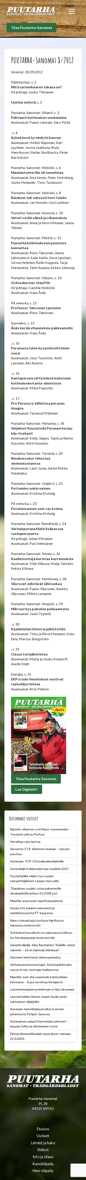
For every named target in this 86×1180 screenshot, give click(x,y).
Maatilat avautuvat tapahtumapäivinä (36, 901)
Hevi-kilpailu (43, 1171)
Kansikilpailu (43, 1164)
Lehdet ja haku (43, 1143)
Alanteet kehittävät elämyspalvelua (35, 957)
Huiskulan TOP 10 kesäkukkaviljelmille (37, 861)
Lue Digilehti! (26, 789)
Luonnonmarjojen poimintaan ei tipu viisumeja (42, 989)
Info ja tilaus (43, 1157)
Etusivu (43, 1129)
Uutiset (43, 1136)
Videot (43, 1150)
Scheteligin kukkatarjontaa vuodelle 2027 (39, 869)
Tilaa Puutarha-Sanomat (31, 27)
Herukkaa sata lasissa (25, 841)
